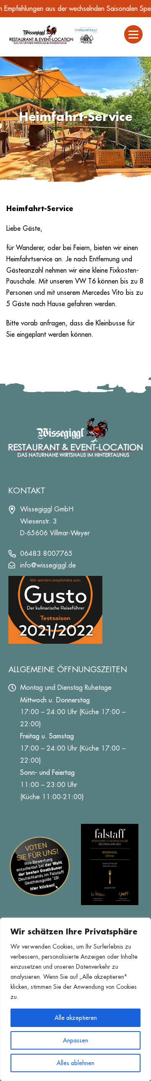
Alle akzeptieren (76, 1018)
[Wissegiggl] (53, 34)
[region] (75, 999)
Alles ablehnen (75, 1063)
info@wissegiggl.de (48, 565)
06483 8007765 (46, 553)
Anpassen (75, 1040)
